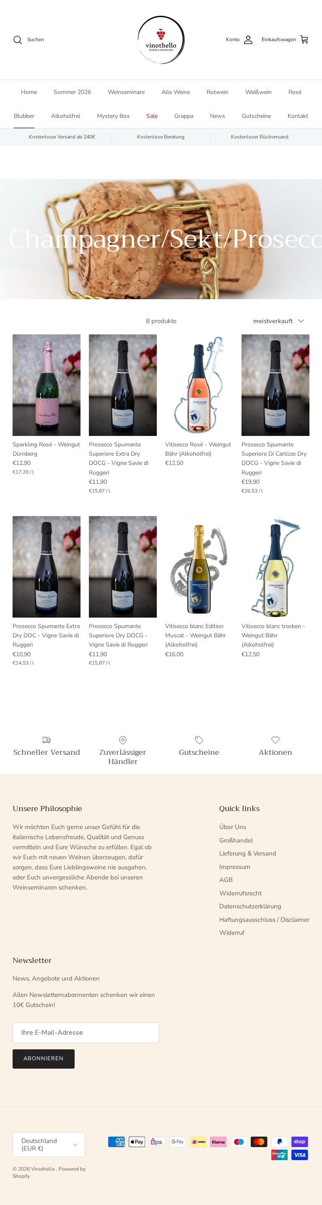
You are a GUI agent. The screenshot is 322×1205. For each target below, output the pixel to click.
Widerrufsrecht (240, 893)
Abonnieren (43, 1058)
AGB (226, 880)
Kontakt (298, 116)
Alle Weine (175, 92)
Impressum (234, 867)
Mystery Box (113, 116)
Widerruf (231, 933)
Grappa (183, 116)
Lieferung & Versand (247, 853)
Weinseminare (126, 92)
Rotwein (218, 92)
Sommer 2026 (72, 92)
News (217, 116)
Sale (152, 116)
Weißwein (258, 92)
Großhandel (236, 840)
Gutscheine (256, 116)
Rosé (294, 92)
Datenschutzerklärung (250, 906)
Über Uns (232, 827)
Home (29, 92)
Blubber (24, 116)
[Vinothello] (161, 39)
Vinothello (43, 1169)
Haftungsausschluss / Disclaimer (264, 919)
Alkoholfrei (65, 116)
